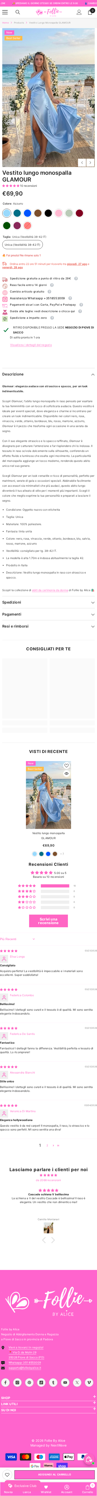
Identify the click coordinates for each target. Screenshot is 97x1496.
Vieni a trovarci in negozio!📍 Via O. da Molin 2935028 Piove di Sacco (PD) (26, 1352)
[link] (7, 1475)
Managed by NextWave (48, 1445)
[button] (82, 163)
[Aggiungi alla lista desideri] (66, 765)
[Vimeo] (89, 1382)
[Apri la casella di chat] (89, 1459)
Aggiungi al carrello (54, 1474)
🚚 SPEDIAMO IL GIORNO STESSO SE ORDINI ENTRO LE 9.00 (45, 3)
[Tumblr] (53, 1382)
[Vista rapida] (66, 773)
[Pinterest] (29, 1382)
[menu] (5, 12)
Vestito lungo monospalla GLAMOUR (48, 835)
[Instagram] (17, 1382)
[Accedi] (79, 12)
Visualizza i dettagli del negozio (31, 345)
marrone (55, 854)
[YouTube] (65, 1382)
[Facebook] (5, 1382)
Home (5, 22)
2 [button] (47, 1145)
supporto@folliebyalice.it (25, 1367)
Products (19, 22)
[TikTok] (41, 1382)
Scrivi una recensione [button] (48, 921)
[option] (48, 97)
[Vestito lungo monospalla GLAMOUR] (48, 795)
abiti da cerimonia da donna (50, 590)
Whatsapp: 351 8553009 (25, 1362)
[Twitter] (77, 1382)
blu (48, 854)
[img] (8, 951)
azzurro (34, 854)
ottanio (41, 854)
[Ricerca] (18, 12)
